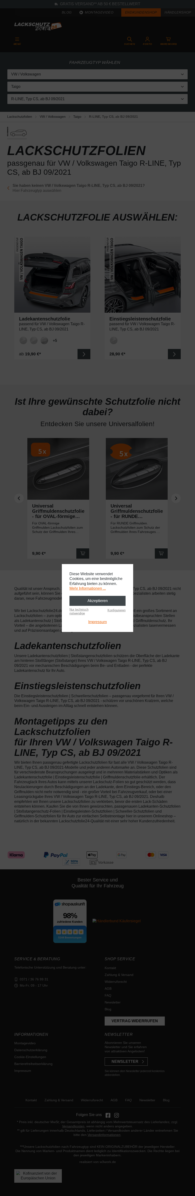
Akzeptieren (98, 601)
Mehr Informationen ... (87, 588)
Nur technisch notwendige (78, 611)
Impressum (97, 622)
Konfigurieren (116, 610)
